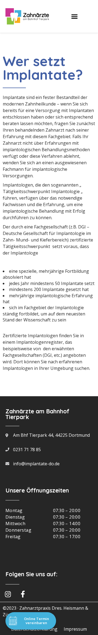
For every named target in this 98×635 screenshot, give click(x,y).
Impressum (75, 629)
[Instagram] (8, 594)
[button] (74, 16)
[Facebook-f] (23, 594)
